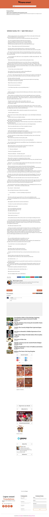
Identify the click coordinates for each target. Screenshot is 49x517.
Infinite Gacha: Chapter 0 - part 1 (28, 376)
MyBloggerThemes (31, 515)
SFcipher (11, 297)
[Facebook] (3, 506)
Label (30, 365)
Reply (11, 300)
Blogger (26, 491)
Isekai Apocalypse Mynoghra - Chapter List (20, 376)
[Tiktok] (11, 506)
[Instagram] (9, 506)
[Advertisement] (24, 21)
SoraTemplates (20, 515)
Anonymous (22, 501)
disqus (37, 293)
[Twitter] (6, 506)
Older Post (39, 290)
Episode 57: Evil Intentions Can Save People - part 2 (20, 389)
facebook (40, 293)
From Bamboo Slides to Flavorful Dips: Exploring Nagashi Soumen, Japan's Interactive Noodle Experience (26, 319)
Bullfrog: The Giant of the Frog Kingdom (24, 351)
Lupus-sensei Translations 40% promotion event (17, 12)
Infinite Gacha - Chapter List (20, 387)
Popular (19, 365)
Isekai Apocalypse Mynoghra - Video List (28, 387)
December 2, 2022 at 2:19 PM (17, 297)
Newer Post (9, 290)
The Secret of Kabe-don (20, 339)
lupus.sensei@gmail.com (8, 503)
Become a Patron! (19, 433)
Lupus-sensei (23, 446)
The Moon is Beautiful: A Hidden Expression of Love (27, 331)
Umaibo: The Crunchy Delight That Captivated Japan (27, 327)
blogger (34, 293)
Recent (24, 365)
